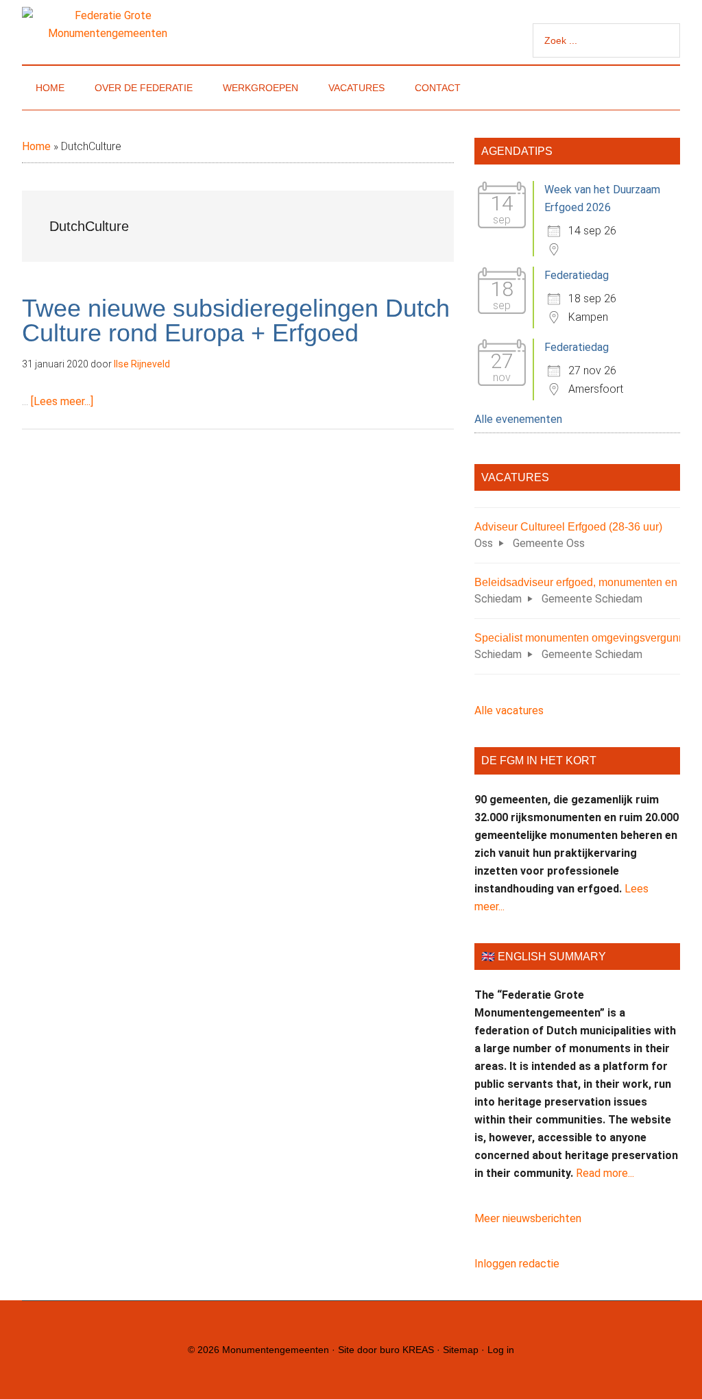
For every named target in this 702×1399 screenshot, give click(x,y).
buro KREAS (407, 1349)
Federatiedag (576, 275)
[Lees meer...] (62, 401)
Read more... (605, 1173)
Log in (500, 1349)
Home (36, 146)
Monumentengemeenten (275, 1349)
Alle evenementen (518, 419)
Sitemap (461, 1349)
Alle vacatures (509, 710)
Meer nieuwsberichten (527, 1218)
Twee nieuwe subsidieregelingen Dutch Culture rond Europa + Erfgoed (236, 320)
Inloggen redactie (516, 1263)
